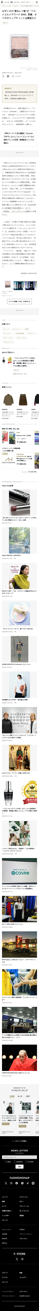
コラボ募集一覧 (8, 450)
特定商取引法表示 (25, 1296)
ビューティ (17, 2)
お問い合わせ (23, 1238)
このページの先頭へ (21, 1141)
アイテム (5, 1277)
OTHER (31, 1162)
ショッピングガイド (8, 1291)
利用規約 (22, 1229)
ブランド (5, 1273)
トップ (3, 6)
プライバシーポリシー (26, 1234)
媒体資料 (4, 1238)
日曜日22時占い (7, 1211)
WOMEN (19, 1162)
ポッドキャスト (24, 1211)
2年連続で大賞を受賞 (13, 208)
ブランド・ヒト (30, 2)
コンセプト (23, 1277)
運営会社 (4, 1243)
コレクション (24, 1197)
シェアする (17, 76)
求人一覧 (16, 429)
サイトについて (6, 1229)
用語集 (22, 1215)
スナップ (5, 1220)
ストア (23, 2)
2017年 (33, 205)
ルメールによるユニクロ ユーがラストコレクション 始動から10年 (9, 1118)
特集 (11, 2)
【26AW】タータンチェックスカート (23, 413)
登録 (19, 1166)
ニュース (6, 2)
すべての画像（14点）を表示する (19, 301)
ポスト (22, 1201)
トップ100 (5, 1215)
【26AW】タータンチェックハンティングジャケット (8, 414)
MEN (9, 1162)
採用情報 (4, 1234)
